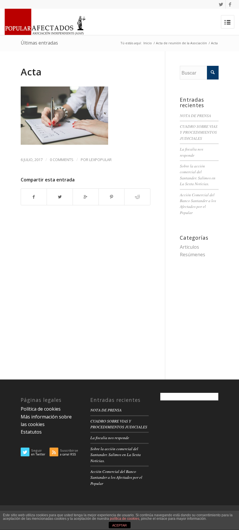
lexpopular (100, 159)
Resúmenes (192, 254)
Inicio (147, 43)
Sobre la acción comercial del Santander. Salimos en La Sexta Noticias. (197, 174)
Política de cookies (41, 409)
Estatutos (31, 432)
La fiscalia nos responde (191, 152)
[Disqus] (93, 290)
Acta (31, 72)
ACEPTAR (119, 525)
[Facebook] (230, 4)
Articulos (189, 247)
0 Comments (61, 159)
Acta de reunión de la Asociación (181, 43)
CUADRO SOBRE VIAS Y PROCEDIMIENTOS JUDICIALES (198, 132)
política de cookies (124, 519)
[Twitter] (221, 4)
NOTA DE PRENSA (195, 115)
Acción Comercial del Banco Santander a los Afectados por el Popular (198, 203)
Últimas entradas (39, 43)
